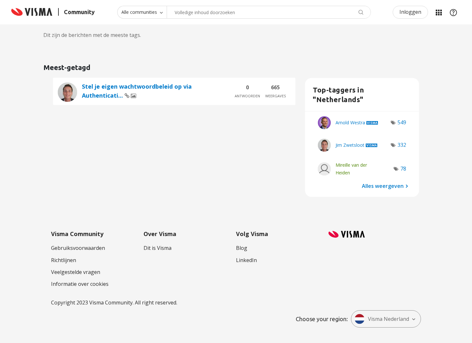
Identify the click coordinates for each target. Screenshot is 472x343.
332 (402, 144)
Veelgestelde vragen (75, 272)
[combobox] (269, 12)
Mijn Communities (438, 12)
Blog (241, 247)
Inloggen (410, 11)
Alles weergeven (383, 185)
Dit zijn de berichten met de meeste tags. (92, 35)
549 (402, 122)
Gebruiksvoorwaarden (78, 247)
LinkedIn (246, 260)
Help (453, 12)
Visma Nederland (388, 318)
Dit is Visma (157, 247)
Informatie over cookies (80, 283)
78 (403, 168)
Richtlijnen (63, 260)
